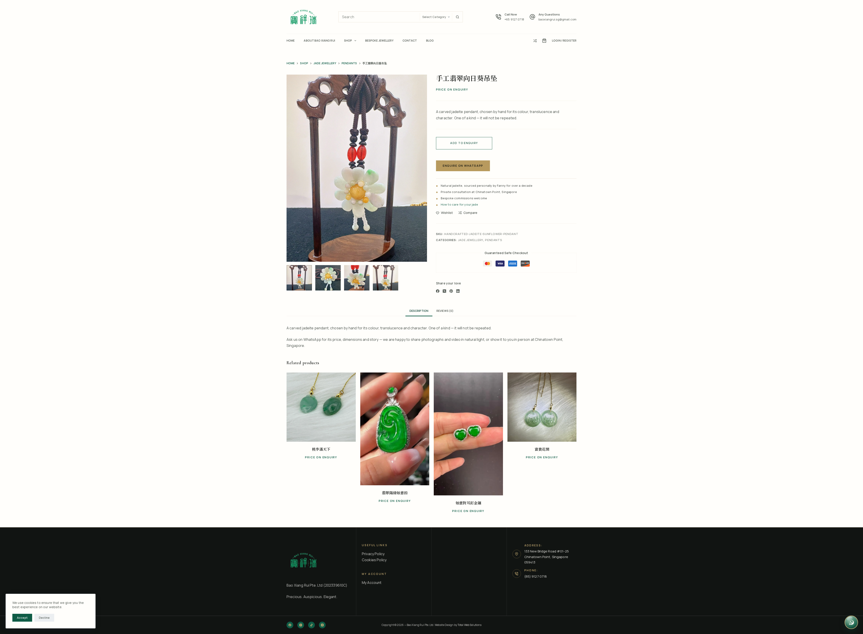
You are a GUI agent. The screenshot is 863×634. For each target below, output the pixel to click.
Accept (22, 618)
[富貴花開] (542, 407)
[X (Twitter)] (444, 291)
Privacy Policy (373, 553)
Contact (410, 40)
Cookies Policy (374, 559)
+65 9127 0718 (514, 19)
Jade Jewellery (470, 240)
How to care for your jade (459, 204)
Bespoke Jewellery (379, 40)
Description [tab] (418, 311)
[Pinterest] (451, 291)
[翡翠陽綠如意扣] (394, 428)
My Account (372, 582)
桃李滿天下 (321, 449)
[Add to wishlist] (313, 436)
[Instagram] (300, 625)
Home (291, 40)
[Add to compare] (329, 436)
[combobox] (379, 16)
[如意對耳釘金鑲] (468, 433)
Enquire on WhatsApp (463, 166)
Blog (430, 40)
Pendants (493, 240)
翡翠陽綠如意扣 (394, 493)
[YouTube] (322, 625)
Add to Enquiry (464, 143)
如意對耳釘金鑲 (468, 503)
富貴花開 (542, 449)
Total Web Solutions (469, 625)
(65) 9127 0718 (535, 576)
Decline (44, 618)
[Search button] (457, 17)
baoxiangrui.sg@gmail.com (557, 19)
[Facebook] (437, 291)
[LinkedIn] (458, 291)
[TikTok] (311, 625)
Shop (348, 40)
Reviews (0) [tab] (445, 311)
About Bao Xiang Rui (319, 40)
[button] (297, 436)
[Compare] (535, 40)
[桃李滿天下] (321, 407)
